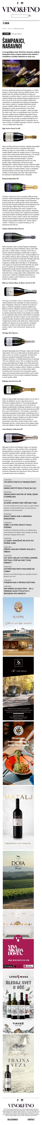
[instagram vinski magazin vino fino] (22, 3)
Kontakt (31, 1119)
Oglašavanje (13, 1119)
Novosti (10, 28)
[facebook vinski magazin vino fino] (18, 3)
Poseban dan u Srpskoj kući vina (19, 582)
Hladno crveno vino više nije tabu (20, 503)
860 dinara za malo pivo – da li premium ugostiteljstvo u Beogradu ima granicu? (18, 591)
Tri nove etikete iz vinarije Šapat (20, 482)
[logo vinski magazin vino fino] (21, 11)
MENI (7, 23)
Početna (4, 28)
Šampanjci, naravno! (18, 28)
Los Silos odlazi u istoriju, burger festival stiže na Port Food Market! (20, 560)
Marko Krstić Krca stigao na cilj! (20, 488)
